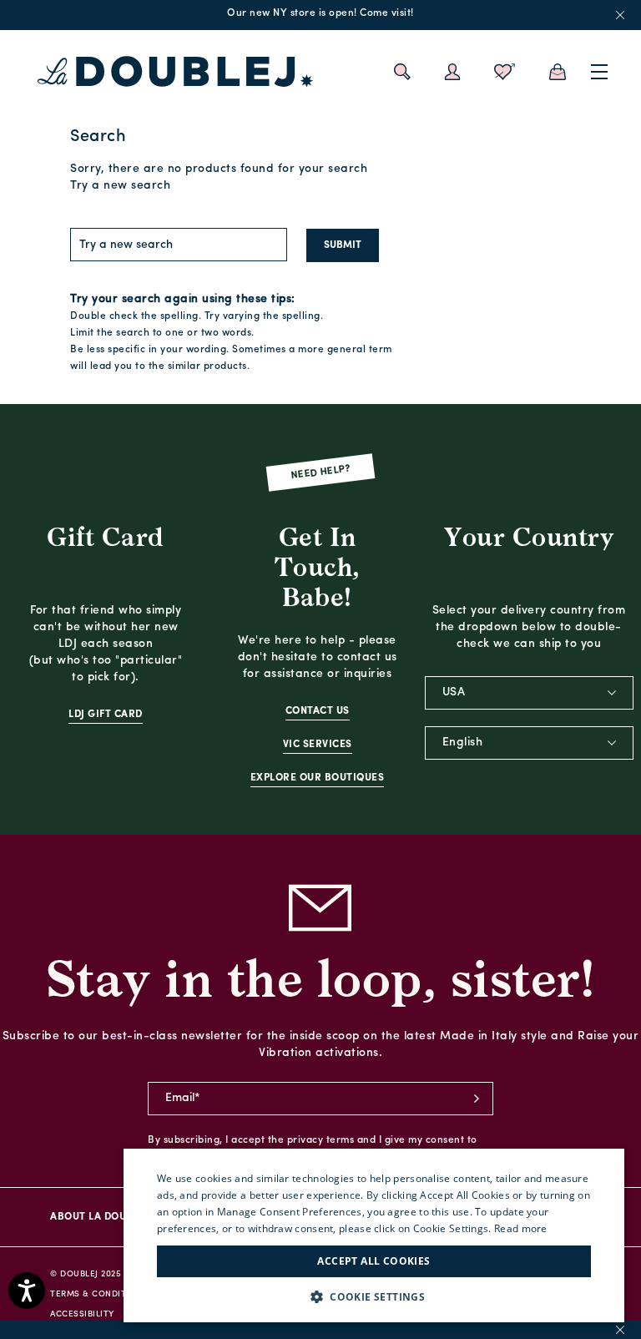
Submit (342, 245)
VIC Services (317, 745)
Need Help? (320, 472)
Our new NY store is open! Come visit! (320, 13)
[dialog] (374, 1235)
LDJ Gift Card (105, 715)
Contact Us (317, 711)
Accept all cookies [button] (373, 1261)
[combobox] (529, 693)
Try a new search (120, 185)
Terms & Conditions (99, 1294)
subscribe (476, 1098)
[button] (374, 1297)
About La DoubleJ (99, 1217)
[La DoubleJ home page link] (175, 71)
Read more (521, 1228)
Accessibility (82, 1314)
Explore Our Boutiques (317, 778)
